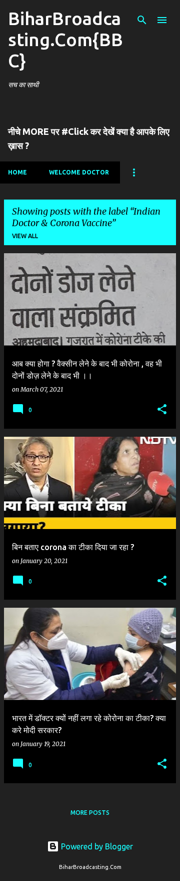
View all (25, 236)
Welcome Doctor (79, 172)
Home (17, 172)
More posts (90, 812)
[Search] (142, 20)
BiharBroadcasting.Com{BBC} (65, 39)
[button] (162, 410)
